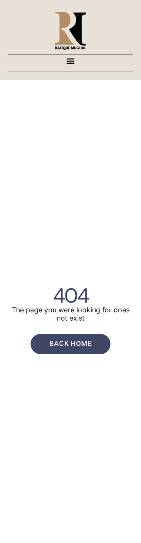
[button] (70, 61)
